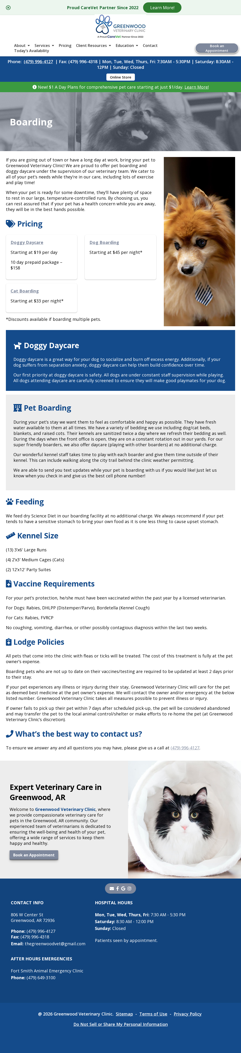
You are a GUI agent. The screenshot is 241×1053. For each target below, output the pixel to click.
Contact (150, 45)
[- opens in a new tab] (117, 888)
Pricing (65, 45)
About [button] (20, 45)
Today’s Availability (31, 50)
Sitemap (124, 1014)
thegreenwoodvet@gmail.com (48, 943)
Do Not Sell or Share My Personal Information (120, 1024)
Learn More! (162, 7)
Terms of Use (153, 1014)
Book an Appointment (216, 48)
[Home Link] (120, 26)
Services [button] (42, 45)
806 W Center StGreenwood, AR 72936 (33, 917)
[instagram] (129, 888)
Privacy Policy (188, 1014)
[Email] (112, 888)
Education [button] (125, 45)
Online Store (120, 77)
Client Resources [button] (91, 45)
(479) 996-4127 (38, 61)
